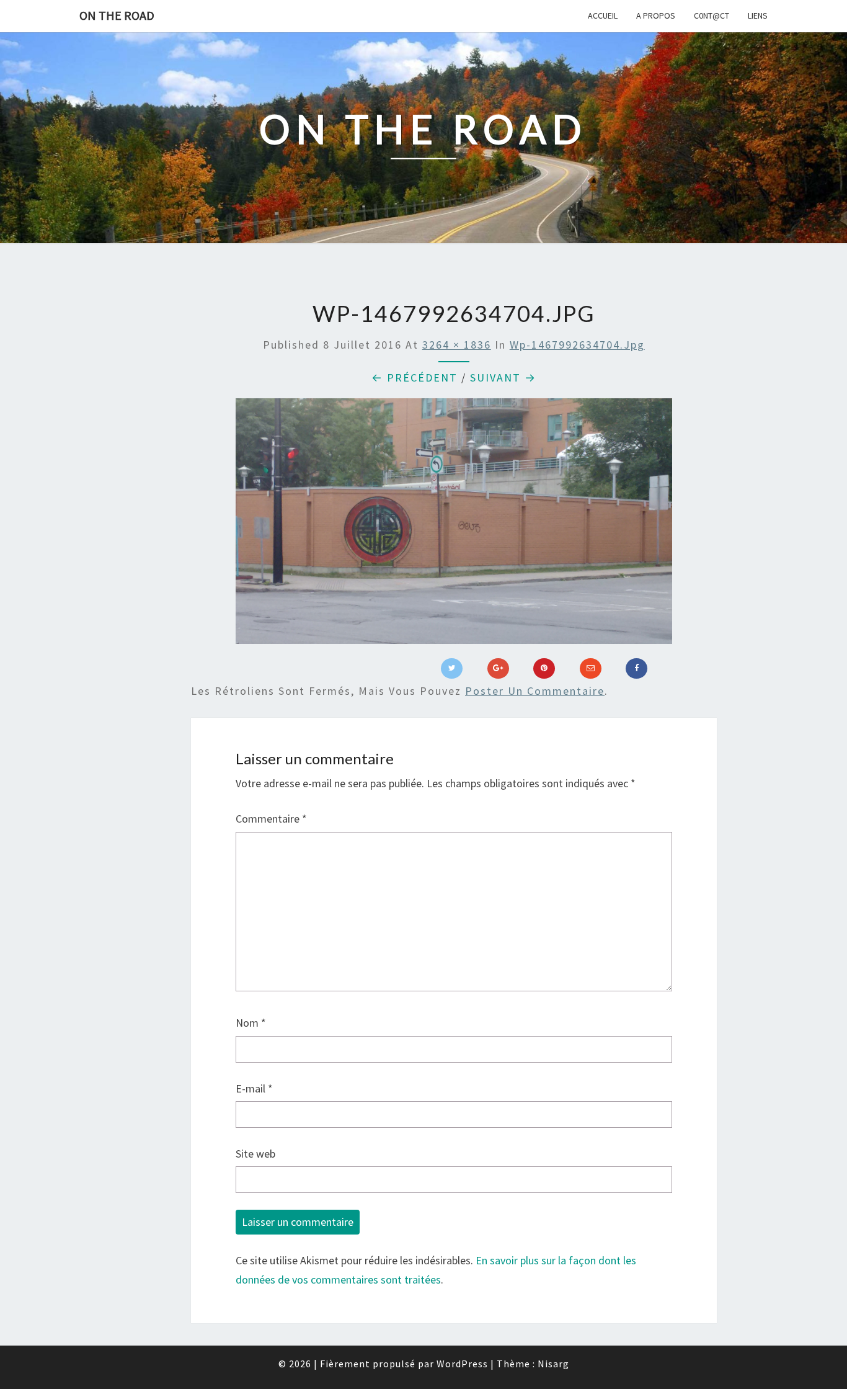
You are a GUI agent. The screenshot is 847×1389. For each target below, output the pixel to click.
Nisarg (553, 1363)
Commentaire (271, 818)
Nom (251, 1023)
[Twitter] (452, 668)
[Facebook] (636, 668)
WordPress (462, 1363)
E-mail (254, 1088)
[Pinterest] (544, 668)
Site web (255, 1153)
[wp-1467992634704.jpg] (454, 525)
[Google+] (498, 668)
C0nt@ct (711, 15)
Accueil (603, 15)
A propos (655, 15)
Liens (758, 15)
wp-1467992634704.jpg (577, 344)
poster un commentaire (535, 691)
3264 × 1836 (456, 344)
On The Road (116, 15)
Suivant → (503, 377)
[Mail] (590, 668)
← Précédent (414, 377)
